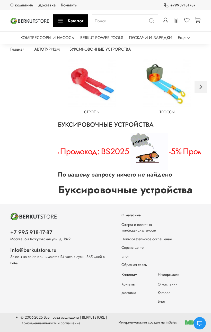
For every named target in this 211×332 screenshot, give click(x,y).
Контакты (69, 5)
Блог (125, 256)
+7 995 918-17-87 (31, 232)
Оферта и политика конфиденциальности (138, 227)
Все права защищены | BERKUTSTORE (75, 317)
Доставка (47, 5)
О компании (21, 5)
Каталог (75, 20)
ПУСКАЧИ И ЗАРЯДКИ (150, 38)
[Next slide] (201, 87)
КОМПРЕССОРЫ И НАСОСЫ (48, 38)
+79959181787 (183, 5)
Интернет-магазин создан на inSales (147, 322)
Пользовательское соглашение (146, 239)
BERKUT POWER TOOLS (101, 38)
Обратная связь (134, 264)
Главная (17, 49)
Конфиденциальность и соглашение (51, 323)
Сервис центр (132, 247)
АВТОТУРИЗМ (47, 49)
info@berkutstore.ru (33, 250)
